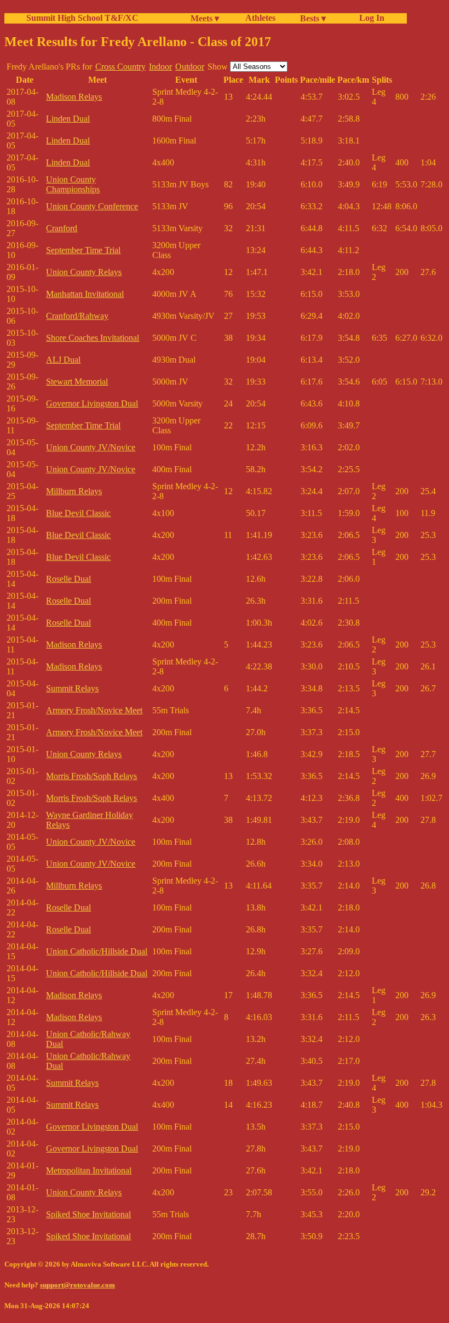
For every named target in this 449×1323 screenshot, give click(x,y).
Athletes (260, 17)
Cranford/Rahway (77, 315)
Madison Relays (74, 96)
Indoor (160, 66)
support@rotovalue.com (77, 1285)
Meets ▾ (205, 18)
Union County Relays (84, 272)
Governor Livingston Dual (92, 403)
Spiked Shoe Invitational (88, 1214)
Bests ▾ (313, 18)
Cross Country (120, 66)
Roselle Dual (68, 578)
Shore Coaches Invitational (92, 337)
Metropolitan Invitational (88, 1170)
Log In (369, 17)
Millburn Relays (74, 491)
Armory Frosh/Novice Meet (94, 710)
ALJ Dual (63, 359)
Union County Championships (73, 184)
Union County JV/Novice (90, 447)
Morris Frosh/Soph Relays (91, 776)
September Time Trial (83, 250)
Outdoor (189, 66)
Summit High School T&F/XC (82, 17)
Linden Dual (68, 118)
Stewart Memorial (77, 381)
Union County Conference (92, 206)
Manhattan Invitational (85, 294)
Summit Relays (72, 688)
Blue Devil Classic (78, 513)
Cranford (61, 228)
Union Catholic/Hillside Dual (96, 951)
